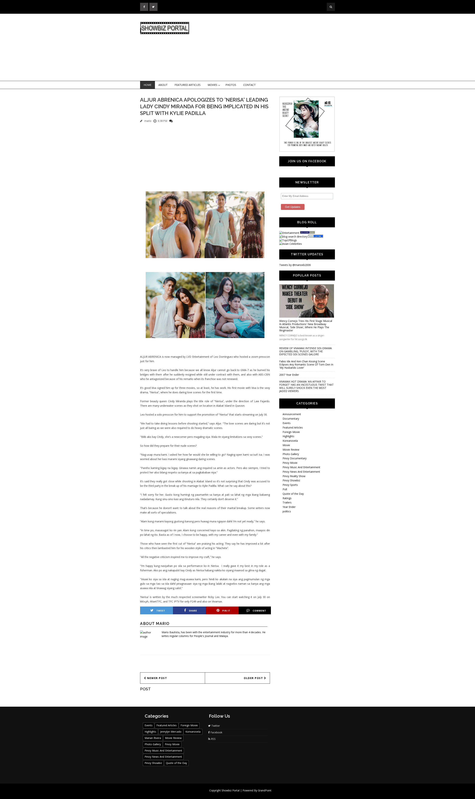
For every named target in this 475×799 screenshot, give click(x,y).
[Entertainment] (289, 233)
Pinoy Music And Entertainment (301, 467)
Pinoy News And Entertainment (301, 471)
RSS (213, 739)
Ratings (287, 498)
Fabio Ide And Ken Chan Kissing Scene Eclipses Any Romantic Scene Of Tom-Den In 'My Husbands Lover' (306, 364)
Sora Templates (248, 794)
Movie (286, 445)
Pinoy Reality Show (294, 476)
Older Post (254, 678)
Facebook (216, 732)
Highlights (288, 436)
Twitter (215, 725)
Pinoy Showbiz (291, 480)
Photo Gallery (291, 454)
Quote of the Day (293, 493)
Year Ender (289, 507)
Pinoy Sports (290, 485)
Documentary (291, 418)
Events (287, 423)
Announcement (292, 414)
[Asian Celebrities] (290, 244)
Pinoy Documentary (295, 458)
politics (287, 511)
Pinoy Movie (290, 462)
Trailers (287, 502)
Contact (249, 85)
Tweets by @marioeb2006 (295, 265)
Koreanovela (290, 440)
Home (147, 85)
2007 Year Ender (289, 374)
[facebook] (144, 7)
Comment (259, 610)
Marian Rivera (153, 738)
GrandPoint (264, 790)
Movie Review (291, 449)
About (163, 85)
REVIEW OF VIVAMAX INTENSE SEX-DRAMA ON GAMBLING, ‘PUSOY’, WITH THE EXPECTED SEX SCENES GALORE (305, 351)
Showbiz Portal (231, 790)
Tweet (160, 610)
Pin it (226, 610)
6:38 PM (162, 121)
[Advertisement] (268, 47)
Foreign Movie (291, 432)
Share (193, 610)
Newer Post (156, 678)
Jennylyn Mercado (170, 731)
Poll (285, 489)
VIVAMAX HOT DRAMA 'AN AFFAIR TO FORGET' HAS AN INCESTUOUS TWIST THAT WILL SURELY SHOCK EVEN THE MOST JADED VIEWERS (306, 386)
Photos (230, 85)
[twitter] (153, 7)
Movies (212, 85)
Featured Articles (188, 85)
